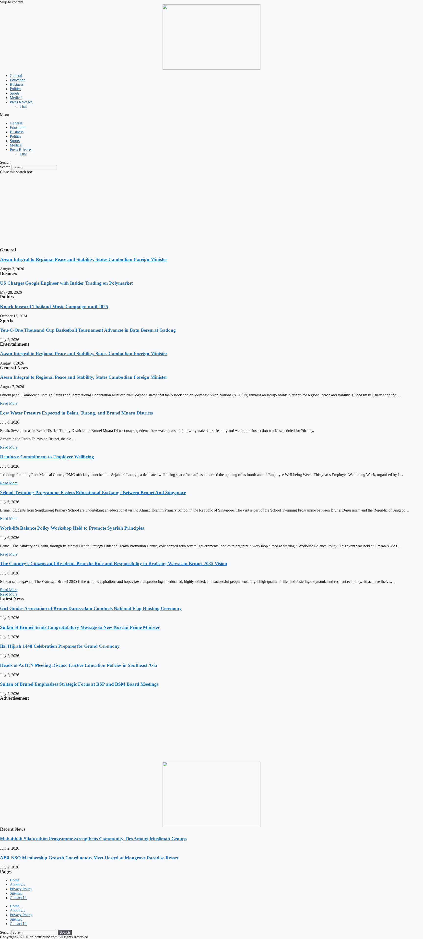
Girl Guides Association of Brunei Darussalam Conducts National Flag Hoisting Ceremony (91, 608)
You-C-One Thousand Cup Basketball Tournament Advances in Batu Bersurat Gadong (88, 330)
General (16, 75)
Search (5, 167)
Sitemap (16, 893)
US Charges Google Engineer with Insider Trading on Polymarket (66, 283)
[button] (211, 115)
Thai (23, 106)
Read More (8, 403)
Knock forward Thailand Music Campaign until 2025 (54, 306)
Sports (15, 93)
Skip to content (11, 2)
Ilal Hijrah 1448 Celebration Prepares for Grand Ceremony (60, 646)
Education (17, 80)
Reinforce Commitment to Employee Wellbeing (47, 456)
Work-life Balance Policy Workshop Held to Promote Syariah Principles (72, 528)
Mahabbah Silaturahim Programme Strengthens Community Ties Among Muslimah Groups (93, 838)
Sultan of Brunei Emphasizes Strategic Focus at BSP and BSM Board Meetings (79, 684)
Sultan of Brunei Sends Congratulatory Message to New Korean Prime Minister (80, 627)
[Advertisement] (211, 211)
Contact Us (18, 898)
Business (17, 84)
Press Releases (21, 102)
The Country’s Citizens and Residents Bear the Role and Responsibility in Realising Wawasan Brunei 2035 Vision (113, 563)
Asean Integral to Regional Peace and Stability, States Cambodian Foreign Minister (83, 259)
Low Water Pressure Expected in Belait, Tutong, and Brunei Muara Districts (76, 412)
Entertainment (14, 344)
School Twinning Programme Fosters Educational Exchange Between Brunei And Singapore (93, 492)
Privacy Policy (21, 889)
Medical (16, 98)
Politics (15, 89)
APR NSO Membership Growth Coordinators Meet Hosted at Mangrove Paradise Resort (89, 857)
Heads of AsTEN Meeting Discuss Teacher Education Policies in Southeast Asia (78, 665)
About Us (17, 884)
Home (14, 880)
